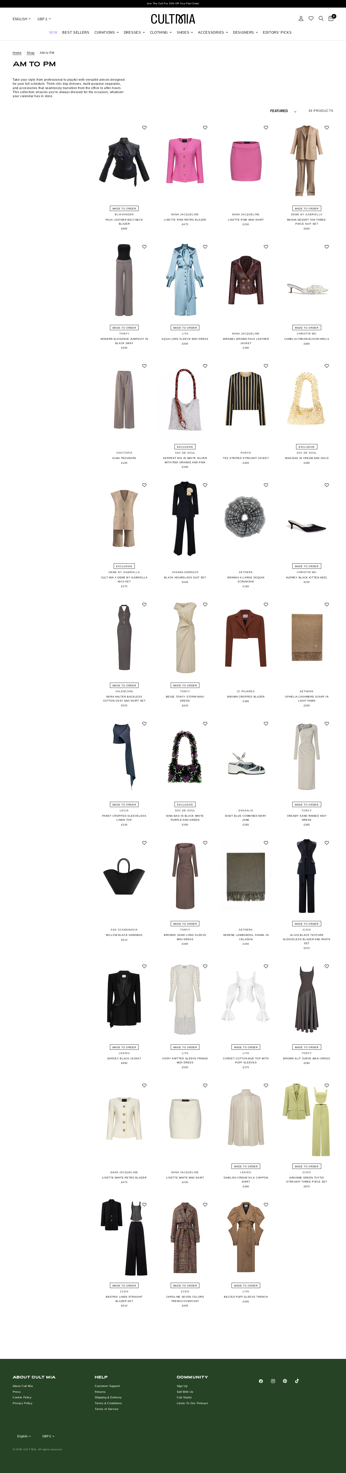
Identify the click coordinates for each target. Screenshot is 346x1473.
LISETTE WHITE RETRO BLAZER (124, 1177)
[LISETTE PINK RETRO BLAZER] (185, 161)
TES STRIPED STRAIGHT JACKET (246, 458)
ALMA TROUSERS (124, 458)
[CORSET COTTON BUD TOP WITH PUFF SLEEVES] (246, 999)
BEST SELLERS (75, 32)
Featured (279, 111)
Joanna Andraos (185, 572)
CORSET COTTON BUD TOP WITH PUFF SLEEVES (246, 1060)
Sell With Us (185, 1391)
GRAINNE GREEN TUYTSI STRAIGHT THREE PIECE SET (306, 1179)
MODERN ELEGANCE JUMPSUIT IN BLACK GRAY (124, 341)
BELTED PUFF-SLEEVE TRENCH (246, 1296)
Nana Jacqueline (185, 214)
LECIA (124, 810)
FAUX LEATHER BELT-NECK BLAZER (124, 221)
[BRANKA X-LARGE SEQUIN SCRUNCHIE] (246, 518)
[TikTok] (300, 1380)
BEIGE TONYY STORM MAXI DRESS (185, 698)
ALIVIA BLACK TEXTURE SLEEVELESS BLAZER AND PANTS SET (307, 939)
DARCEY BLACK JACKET (124, 1058)
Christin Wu (306, 333)
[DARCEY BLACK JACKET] (124, 999)
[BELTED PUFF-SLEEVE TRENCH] (246, 1238)
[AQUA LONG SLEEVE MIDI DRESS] (185, 280)
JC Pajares (246, 691)
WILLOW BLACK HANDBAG (124, 935)
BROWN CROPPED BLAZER (246, 696)
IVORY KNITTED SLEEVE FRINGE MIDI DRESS (185, 1060)
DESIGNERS (243, 32)
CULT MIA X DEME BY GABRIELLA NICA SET (124, 579)
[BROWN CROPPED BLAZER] (246, 638)
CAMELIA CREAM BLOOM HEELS (306, 339)
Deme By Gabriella (306, 214)
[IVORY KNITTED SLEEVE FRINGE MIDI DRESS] (185, 999)
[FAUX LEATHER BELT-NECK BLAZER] (124, 161)
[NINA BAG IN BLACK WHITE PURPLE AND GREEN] (185, 757)
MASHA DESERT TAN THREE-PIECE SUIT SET (307, 221)
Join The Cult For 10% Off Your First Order (173, 3)
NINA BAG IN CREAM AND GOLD (307, 458)
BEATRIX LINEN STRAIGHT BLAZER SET (124, 1298)
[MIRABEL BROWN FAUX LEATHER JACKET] (246, 280)
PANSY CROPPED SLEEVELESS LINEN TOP (124, 818)
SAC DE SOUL (185, 452)
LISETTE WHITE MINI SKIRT (185, 1177)
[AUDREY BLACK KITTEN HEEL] (306, 518)
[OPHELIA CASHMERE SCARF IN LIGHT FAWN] (306, 638)
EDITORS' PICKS (277, 32)
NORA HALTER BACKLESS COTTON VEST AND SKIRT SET (124, 698)
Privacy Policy (23, 1403)
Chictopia (124, 452)
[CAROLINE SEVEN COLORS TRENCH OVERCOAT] (185, 1238)
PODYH (246, 452)
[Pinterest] (288, 1381)
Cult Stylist (184, 1397)
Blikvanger (124, 214)
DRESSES (132, 32)
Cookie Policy (22, 1397)
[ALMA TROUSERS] (124, 399)
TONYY (124, 333)
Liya (185, 333)
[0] (329, 19)
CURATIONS (104, 32)
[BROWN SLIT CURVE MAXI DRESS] (306, 999)
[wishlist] (311, 18)
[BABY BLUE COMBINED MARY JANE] (246, 757)
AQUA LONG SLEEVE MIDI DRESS (185, 339)
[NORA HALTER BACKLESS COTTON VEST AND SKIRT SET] (124, 638)
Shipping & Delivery (108, 1397)
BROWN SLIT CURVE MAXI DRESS (306, 1058)
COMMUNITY (192, 1377)
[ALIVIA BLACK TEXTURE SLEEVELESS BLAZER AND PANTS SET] (306, 876)
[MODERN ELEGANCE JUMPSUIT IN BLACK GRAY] (124, 280)
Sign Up (182, 1385)
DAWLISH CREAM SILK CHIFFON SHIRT (246, 1179)
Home (17, 53)
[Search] (321, 18)
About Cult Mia (23, 1385)
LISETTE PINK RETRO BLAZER (185, 219)
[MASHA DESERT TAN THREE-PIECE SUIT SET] (306, 161)
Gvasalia (245, 810)
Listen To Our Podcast (192, 1403)
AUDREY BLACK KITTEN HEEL (307, 577)
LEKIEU (124, 1053)
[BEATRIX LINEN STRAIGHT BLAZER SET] (124, 1238)
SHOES (183, 32)
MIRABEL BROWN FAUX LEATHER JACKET (246, 341)
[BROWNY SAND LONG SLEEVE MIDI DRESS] (185, 876)
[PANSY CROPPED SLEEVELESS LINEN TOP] (124, 757)
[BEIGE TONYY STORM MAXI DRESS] (185, 638)
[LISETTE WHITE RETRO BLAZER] (124, 1119)
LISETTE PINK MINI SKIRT (246, 219)
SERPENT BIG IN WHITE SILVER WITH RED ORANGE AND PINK (185, 460)
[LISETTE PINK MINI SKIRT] (246, 161)
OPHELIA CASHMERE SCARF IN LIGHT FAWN (306, 698)
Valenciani (124, 691)
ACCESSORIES (211, 32)
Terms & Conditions (108, 1403)
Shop (31, 53)
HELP (101, 1377)
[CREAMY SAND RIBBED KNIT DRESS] (306, 757)
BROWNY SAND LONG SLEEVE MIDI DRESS (185, 937)
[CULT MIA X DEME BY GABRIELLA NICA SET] (124, 518)
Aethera (246, 572)
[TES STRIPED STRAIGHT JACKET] (246, 399)
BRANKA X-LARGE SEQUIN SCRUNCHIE (245, 579)
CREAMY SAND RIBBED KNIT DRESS (307, 818)
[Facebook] (264, 1381)
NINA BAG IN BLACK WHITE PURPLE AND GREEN (185, 818)
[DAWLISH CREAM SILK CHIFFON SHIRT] (246, 1119)
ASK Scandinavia (124, 929)
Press (17, 1391)
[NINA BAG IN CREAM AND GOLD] (306, 399)
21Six (306, 929)
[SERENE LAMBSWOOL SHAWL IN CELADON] (246, 876)
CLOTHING (159, 32)
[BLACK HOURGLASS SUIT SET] (185, 518)
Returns (100, 1391)
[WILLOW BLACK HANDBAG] (124, 876)
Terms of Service (107, 1409)
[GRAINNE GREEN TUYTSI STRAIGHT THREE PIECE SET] (306, 1119)
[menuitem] (53, 33)
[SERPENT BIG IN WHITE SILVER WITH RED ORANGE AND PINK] (185, 399)
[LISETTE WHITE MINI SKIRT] (185, 1119)
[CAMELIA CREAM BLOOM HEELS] (306, 280)
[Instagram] (276, 1381)
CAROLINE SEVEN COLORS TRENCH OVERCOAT (185, 1298)
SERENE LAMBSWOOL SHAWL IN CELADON (246, 937)
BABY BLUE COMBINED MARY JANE (245, 818)
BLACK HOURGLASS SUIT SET (185, 577)
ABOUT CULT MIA (34, 1377)
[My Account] (301, 18)
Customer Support (107, 1385)
